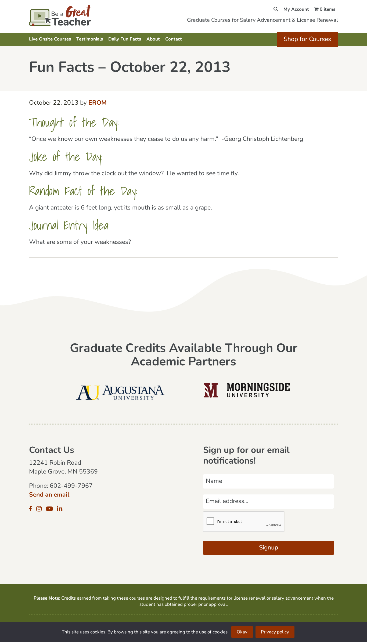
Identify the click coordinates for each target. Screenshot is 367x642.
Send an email (49, 495)
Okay (242, 632)
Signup (268, 548)
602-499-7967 (71, 486)
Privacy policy (275, 632)
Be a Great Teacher (75, 15)
